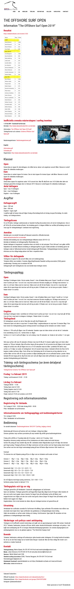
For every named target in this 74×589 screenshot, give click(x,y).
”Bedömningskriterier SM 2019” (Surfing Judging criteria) (34, 426)
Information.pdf (8, 148)
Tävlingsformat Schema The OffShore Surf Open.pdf (19, 370)
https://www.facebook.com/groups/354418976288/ (30, 579)
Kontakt (65, 11)
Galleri (49, 11)
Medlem (24, 11)
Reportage (40, 11)
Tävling (32, 11)
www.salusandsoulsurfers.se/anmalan (15, 237)
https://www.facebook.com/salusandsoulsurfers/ (29, 577)
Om (19, 11)
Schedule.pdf (8, 151)
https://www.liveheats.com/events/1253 (16, 34)
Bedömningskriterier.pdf (23, 140)
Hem (14, 11)
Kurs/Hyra (57, 11)
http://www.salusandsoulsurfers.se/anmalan (22, 126)
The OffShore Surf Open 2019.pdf (21, 129)
